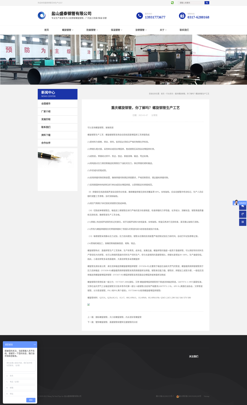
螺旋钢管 (66, 30)
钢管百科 (135, 381)
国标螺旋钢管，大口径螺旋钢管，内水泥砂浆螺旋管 (118, 317)
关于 (162, 30)
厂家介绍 (45, 111)
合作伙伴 (45, 143)
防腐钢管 (91, 30)
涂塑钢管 (140, 30)
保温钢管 (115, 30)
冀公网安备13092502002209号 (190, 396)
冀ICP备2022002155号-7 (165, 396)
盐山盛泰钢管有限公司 (72, 396)
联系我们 (184, 30)
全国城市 (45, 103)
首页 (46, 30)
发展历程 (45, 119)
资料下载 (45, 135)
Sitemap (206, 396)
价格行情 (135, 386)
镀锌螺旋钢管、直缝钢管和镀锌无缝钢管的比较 (116, 322)
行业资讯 (169, 94)
